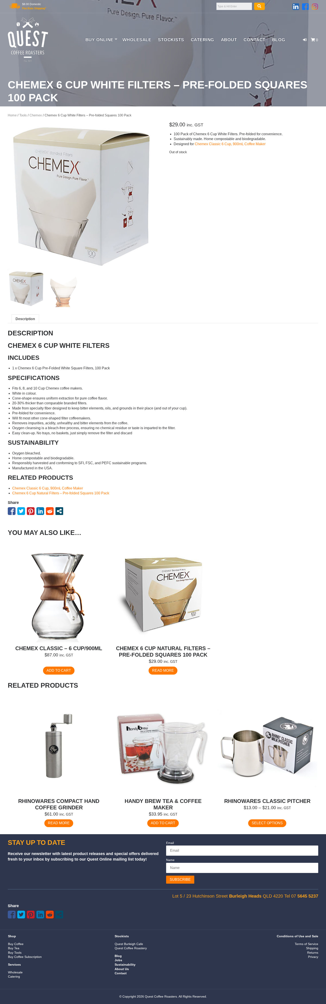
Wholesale (136, 39)
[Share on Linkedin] (40, 511)
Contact (254, 39)
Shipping (312, 948)
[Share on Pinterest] (31, 511)
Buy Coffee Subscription (25, 957)
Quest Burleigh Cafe (129, 944)
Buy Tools (15, 952)
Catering (202, 39)
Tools (23, 115)
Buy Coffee (16, 944)
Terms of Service (306, 944)
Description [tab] (25, 319)
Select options (267, 823)
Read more (163, 670)
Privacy (313, 957)
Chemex (35, 115)
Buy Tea (13, 948)
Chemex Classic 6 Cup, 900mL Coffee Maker (230, 144)
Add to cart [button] (59, 670)
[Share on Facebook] (12, 511)
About (229, 39)
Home (12, 115)
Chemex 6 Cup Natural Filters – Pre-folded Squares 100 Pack (60, 493)
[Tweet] (21, 511)
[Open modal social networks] (59, 511)
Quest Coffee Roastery (131, 948)
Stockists (171, 39)
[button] (304, 40)
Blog (278, 39)
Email (170, 843)
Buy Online (99, 39)
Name (170, 860)
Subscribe (180, 879)
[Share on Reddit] (50, 511)
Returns (312, 952)
